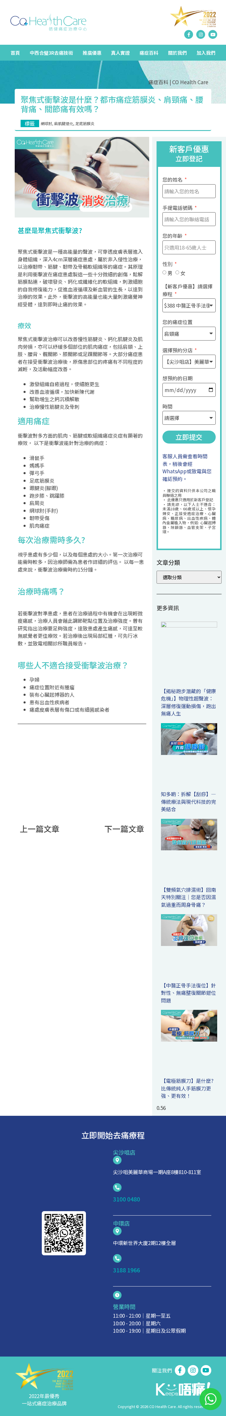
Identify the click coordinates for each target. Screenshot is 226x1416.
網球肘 (46, 123)
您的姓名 (173, 179)
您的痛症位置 (177, 322)
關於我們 (177, 52)
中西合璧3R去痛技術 (51, 52)
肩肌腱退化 (63, 123)
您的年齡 (173, 235)
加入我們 (206, 52)
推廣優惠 (92, 52)
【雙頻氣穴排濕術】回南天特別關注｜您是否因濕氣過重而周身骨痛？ (188, 897)
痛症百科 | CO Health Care (178, 82)
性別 (168, 264)
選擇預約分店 (178, 350)
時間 (167, 406)
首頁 (15, 52)
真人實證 (120, 52)
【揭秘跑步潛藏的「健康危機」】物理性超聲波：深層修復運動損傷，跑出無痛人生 (188, 702)
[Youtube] (212, 34)
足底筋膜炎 (84, 123)
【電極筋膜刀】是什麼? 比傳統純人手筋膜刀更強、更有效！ (187, 1088)
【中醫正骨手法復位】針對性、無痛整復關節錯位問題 (188, 993)
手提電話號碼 (178, 207)
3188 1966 (126, 1270)
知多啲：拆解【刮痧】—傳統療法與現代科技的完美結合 (188, 801)
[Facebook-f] (188, 34)
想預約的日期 (177, 378)
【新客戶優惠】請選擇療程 (187, 290)
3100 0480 (126, 1199)
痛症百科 (148, 52)
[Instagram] (200, 34)
